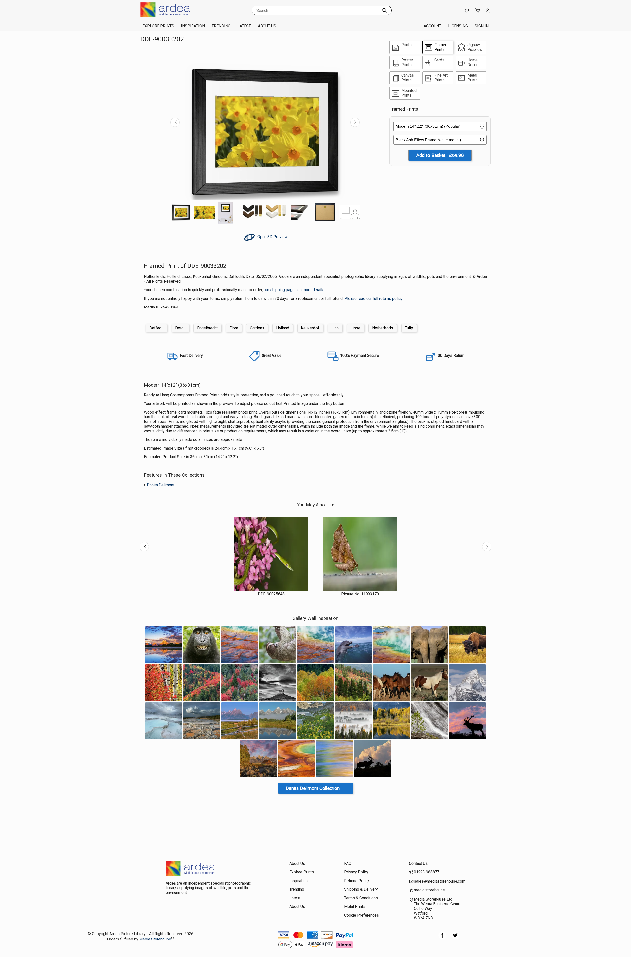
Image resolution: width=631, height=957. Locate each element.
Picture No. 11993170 (360, 594)
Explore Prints (158, 26)
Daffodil (156, 328)
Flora (233, 328)
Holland (282, 328)
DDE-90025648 (271, 594)
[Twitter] (455, 938)
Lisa (335, 328)
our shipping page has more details (294, 290)
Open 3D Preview (272, 237)
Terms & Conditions (361, 898)
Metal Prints (354, 906)
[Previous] (175, 122)
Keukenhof (310, 328)
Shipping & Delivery (361, 889)
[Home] (171, 16)
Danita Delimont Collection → (316, 788)
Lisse (355, 328)
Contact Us (418, 863)
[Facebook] (442, 938)
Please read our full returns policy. (373, 298)
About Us (267, 26)
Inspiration (193, 26)
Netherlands (382, 328)
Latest (244, 26)
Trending (221, 26)
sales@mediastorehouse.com (439, 881)
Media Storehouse (155, 939)
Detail (180, 328)
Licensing (458, 26)
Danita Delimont (160, 485)
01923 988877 (426, 872)
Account (432, 26)
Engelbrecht (207, 328)
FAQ (347, 863)
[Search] (384, 10)
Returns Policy (356, 880)
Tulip (409, 328)
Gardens (257, 328)
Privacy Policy (356, 872)
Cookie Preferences (361, 915)
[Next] (355, 122)
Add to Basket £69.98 (440, 155)
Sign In (482, 26)
